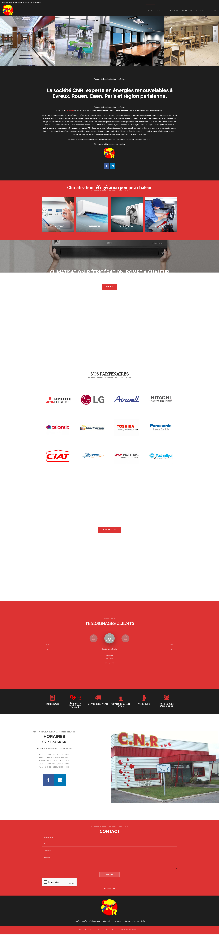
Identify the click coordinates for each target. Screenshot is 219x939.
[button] (106, 663)
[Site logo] (8, 10)
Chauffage (85, 921)
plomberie (143, 115)
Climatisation (95, 921)
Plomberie (117, 921)
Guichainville (69, 110)
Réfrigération (107, 921)
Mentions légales (139, 921)
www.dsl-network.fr (113, 930)
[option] (27, 38)
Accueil (76, 921)
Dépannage (127, 921)
